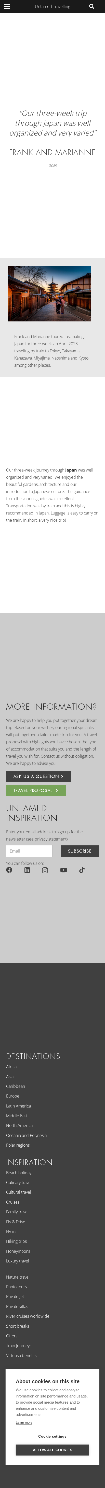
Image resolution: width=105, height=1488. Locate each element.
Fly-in (11, 1231)
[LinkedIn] (27, 870)
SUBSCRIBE (79, 851)
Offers (11, 1336)
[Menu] (7, 6)
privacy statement (51, 839)
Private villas (17, 1306)
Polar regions (18, 1145)
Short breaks (17, 1326)
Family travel (17, 1212)
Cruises (12, 1202)
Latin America (18, 1106)
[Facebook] (9, 870)
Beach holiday (18, 1173)
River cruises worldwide (27, 1316)
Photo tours (16, 1287)
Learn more (24, 1422)
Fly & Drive (15, 1222)
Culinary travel (19, 1182)
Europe (12, 1096)
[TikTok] (82, 870)
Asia (10, 1076)
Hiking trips (16, 1241)
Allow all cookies (52, 1450)
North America (19, 1125)
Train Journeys (18, 1345)
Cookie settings (52, 1436)
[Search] (91, 6)
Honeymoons (18, 1251)
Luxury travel (17, 1261)
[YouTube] (63, 870)
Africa (11, 1066)
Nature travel (18, 1277)
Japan (52, 165)
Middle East (17, 1115)
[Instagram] (45, 870)
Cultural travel (18, 1192)
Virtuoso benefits (21, 1355)
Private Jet (15, 1296)
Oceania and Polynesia (26, 1135)
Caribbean (15, 1086)
